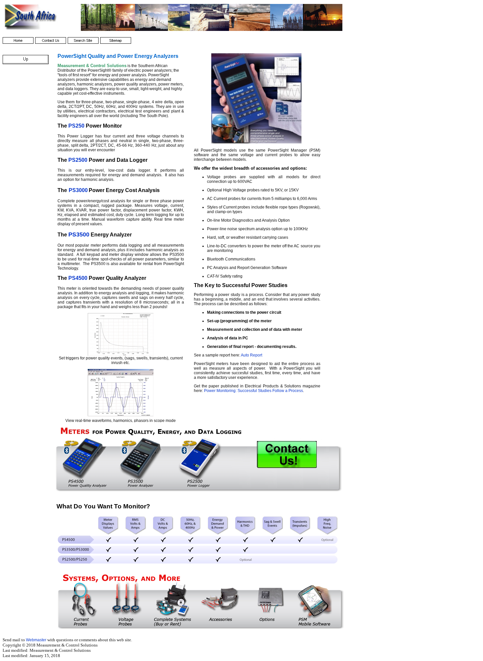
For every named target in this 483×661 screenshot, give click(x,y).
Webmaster (36, 640)
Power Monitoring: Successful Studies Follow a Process (253, 390)
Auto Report (251, 355)
